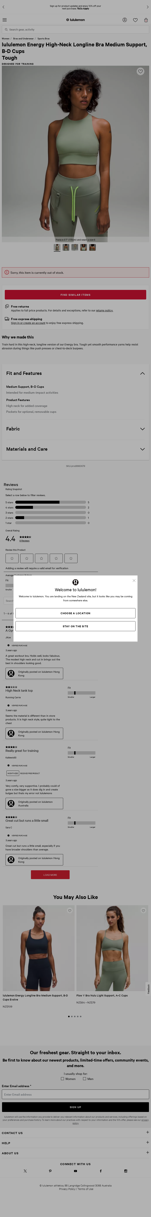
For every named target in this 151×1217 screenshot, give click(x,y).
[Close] (135, 579)
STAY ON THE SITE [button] (75, 626)
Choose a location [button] (75, 613)
